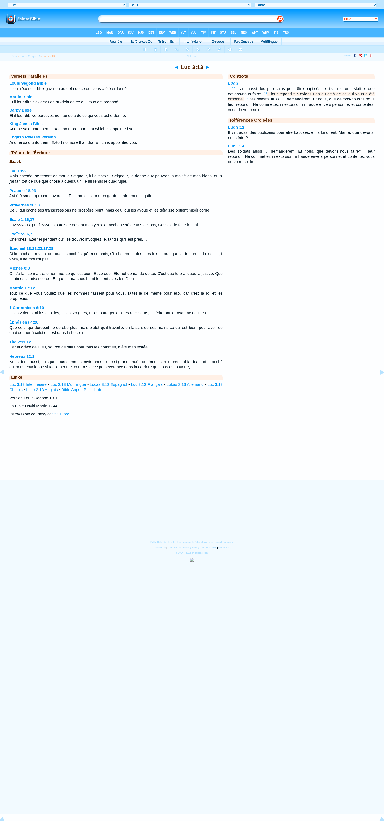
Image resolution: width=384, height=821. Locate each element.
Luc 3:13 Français (147, 384)
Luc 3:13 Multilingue (68, 384)
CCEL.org (60, 414)
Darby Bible (20, 110)
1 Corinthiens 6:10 (26, 308)
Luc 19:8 (17, 171)
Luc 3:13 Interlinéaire (28, 384)
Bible (15, 56)
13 (265, 93)
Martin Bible (20, 97)
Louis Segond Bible (28, 83)
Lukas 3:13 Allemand (185, 384)
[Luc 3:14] (378, 382)
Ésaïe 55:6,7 (20, 234)
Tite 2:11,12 (20, 342)
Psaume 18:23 (22, 190)
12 (233, 88)
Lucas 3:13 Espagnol (108, 384)
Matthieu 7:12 (22, 288)
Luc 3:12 (236, 127)
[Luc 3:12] (5, 382)
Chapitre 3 (34, 56)
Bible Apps (70, 390)
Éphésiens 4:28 (23, 322)
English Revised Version (32, 137)
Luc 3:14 (236, 146)
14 (246, 98)
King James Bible (26, 124)
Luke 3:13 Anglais (42, 390)
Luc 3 (233, 83)
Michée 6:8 (19, 268)
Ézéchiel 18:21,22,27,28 (31, 248)
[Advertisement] (192, 453)
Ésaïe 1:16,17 (21, 219)
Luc (23, 56)
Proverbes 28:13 (24, 205)
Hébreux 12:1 (21, 356)
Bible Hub (92, 390)
